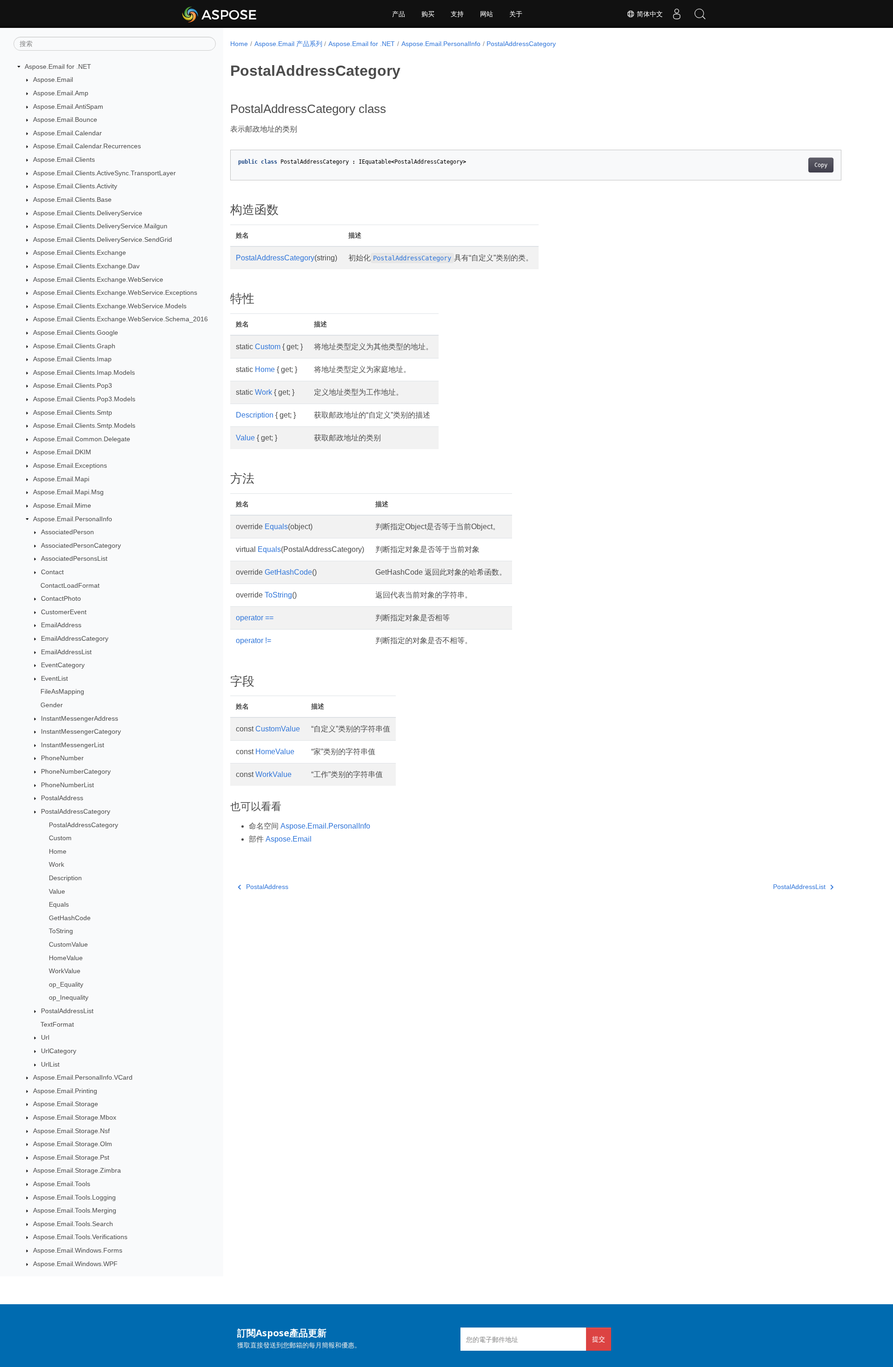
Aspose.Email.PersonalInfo (72, 519)
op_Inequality (68, 998)
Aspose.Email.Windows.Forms (77, 1250)
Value (57, 891)
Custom (60, 838)
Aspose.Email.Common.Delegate (81, 439)
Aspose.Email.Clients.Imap (72, 359)
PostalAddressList (67, 1011)
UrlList (50, 1064)
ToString (61, 931)
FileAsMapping (62, 692)
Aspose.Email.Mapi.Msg (68, 492)
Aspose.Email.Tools (61, 1184)
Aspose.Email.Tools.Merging (74, 1210)
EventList (54, 678)
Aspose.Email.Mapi (61, 479)
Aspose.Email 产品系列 (288, 43)
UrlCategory (58, 1051)
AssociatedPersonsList (74, 559)
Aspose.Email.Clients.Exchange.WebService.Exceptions (115, 292)
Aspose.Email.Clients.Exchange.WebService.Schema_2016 (120, 319)
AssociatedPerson (67, 532)
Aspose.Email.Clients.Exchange (79, 253)
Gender (51, 705)
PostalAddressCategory (75, 811)
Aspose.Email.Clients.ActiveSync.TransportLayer (104, 173)
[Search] (700, 14)
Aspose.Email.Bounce (65, 119)
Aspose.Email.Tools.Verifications (80, 1237)
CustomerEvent (64, 612)
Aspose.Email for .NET (58, 66)
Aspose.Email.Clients (64, 159)
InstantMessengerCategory (81, 731)
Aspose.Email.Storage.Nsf (71, 1131)
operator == (254, 618)
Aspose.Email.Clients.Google (75, 332)
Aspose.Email (53, 80)
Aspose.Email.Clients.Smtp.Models (84, 425)
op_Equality (66, 984)
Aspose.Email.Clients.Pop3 (72, 386)
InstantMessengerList (72, 745)
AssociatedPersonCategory (81, 545)
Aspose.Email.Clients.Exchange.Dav (86, 266)
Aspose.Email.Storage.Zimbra (77, 1171)
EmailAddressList (66, 652)
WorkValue (64, 971)
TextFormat (57, 1024)
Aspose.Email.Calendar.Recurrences (87, 146)
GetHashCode (70, 918)
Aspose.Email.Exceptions (70, 465)
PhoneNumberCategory (76, 771)
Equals (59, 904)
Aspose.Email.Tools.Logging (74, 1197)
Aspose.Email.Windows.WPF (75, 1263)
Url (45, 1037)
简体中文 (649, 14)
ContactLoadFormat (70, 585)
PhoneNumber (62, 758)
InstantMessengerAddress (79, 718)
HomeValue (66, 958)
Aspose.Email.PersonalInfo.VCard (83, 1077)
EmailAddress (61, 625)
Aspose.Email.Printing (65, 1091)
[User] (676, 14)
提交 (598, 1338)
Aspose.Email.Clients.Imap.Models (84, 372)
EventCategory (63, 665)
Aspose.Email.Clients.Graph (74, 346)
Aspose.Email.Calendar (67, 133)
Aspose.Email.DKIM (62, 452)
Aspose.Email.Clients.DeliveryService (87, 213)
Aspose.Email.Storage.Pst (71, 1157)
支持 (457, 14)
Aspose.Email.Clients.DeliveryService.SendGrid (102, 239)
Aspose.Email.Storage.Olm (72, 1144)
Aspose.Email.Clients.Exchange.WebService (98, 279)
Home (58, 851)
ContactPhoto (61, 598)
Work (56, 865)
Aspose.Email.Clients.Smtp (72, 412)
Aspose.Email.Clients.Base (72, 199)
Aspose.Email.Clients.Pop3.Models (84, 399)
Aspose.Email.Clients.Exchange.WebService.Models (110, 306)
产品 (398, 14)
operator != (253, 640)
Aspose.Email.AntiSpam (68, 106)
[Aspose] (219, 14)
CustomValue (68, 944)
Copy (820, 165)
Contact (52, 572)
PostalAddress (62, 798)
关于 (515, 14)
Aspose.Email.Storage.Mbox (74, 1117)
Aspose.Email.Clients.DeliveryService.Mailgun (100, 226)
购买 (427, 14)
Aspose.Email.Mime (62, 505)
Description (65, 878)
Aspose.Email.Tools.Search (73, 1224)
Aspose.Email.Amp (60, 93)
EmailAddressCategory (74, 638)
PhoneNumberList (67, 785)
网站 (486, 14)
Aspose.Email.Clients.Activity (75, 186)
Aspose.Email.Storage (65, 1104)
